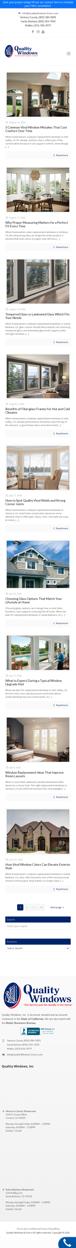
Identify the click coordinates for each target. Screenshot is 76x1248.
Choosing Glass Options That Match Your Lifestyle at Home (33, 600)
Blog (57, 1228)
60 (41, 907)
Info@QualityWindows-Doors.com (25, 1054)
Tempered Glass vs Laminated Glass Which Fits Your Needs (37, 316)
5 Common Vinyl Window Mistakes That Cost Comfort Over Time (36, 129)
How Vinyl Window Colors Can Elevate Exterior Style (37, 866)
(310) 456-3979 (23, 1048)
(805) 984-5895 (32, 1040)
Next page (56, 907)
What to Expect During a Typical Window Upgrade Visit (33, 682)
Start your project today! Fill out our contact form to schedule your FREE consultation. (38, 4)
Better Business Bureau (21, 1022)
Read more (62, 155)
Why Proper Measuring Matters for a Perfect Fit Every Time (36, 224)
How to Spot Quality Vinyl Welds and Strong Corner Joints (35, 502)
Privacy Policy (47, 1228)
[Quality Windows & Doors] (21, 51)
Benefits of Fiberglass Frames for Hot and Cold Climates (37, 410)
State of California (32, 1018)
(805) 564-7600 (30, 1044)
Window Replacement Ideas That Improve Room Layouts (34, 774)
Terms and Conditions (28, 1228)
